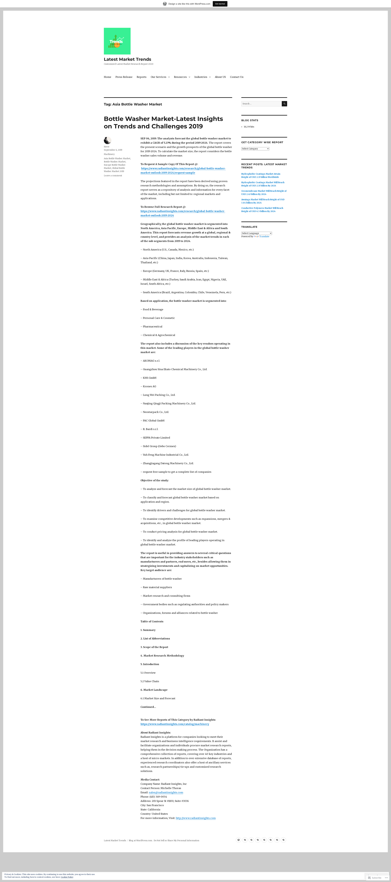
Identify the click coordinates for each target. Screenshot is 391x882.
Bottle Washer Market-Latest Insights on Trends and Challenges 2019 (163, 122)
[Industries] (270, 840)
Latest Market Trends (127, 59)
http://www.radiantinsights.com (196, 818)
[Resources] (264, 840)
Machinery (109, 154)
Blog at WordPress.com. (141, 840)
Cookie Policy (67, 877)
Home (107, 76)
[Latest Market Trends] (238, 840)
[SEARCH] (284, 103)
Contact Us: (237, 76)
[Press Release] (245, 840)
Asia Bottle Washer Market (117, 158)
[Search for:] (261, 103)
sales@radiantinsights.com (166, 792)
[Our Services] (257, 840)
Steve (106, 146)
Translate (264, 236)
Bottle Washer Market (115, 161)
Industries (200, 76)
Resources (180, 76)
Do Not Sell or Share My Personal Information (176, 840)
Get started (220, 4)
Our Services (158, 76)
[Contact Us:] (283, 840)
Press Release (123, 76)
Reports (141, 76)
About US (220, 76)
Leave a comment (113, 175)
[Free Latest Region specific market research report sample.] (251, 840)
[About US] (277, 840)
